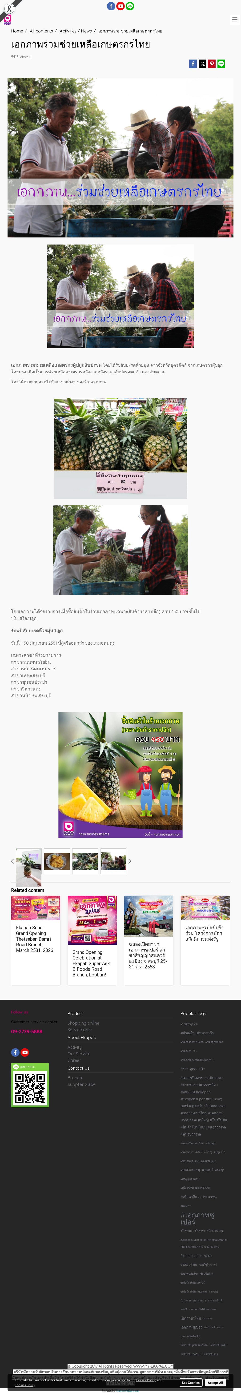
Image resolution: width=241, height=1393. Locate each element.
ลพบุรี (184, 1309)
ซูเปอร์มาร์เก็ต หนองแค (194, 1291)
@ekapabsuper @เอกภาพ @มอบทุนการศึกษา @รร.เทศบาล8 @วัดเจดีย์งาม (204, 1243)
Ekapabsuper (191, 1255)
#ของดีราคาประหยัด (192, 1042)
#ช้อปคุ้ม (210, 1143)
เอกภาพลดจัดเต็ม (190, 1336)
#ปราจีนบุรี (187, 1161)
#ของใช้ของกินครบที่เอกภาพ (197, 1060)
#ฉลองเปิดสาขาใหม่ (192, 1143)
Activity (75, 1047)
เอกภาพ (207, 1318)
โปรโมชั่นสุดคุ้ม (218, 1345)
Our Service (79, 1053)
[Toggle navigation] (235, 20)
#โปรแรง (199, 1230)
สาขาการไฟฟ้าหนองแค (202, 1309)
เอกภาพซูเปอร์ (191, 1327)
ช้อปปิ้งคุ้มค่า (207, 1273)
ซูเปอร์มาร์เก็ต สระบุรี (193, 1282)
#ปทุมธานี (219, 1152)
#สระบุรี (219, 1170)
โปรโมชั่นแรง (210, 1354)
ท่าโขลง (213, 1291)
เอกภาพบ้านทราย (214, 1327)
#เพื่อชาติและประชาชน (199, 1197)
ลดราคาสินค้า (216, 1300)
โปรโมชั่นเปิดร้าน (191, 1354)
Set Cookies (191, 1382)
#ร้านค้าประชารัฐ (190, 1170)
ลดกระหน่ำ (199, 1300)
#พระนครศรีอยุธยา (206, 1161)
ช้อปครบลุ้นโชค (189, 1273)
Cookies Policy (25, 1385)
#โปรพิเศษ (187, 1230)
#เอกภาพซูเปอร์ (197, 1218)
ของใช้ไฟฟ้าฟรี (208, 1264)
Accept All (215, 1382)
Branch (75, 1077)
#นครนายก (187, 1152)
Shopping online (83, 1023)
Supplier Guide (82, 1084)
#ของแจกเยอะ (189, 1051)
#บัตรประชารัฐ (203, 1152)
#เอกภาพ (186, 1206)
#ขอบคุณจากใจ (193, 1069)
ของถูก (208, 1255)
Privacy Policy (146, 1380)
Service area (80, 1029)
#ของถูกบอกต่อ (214, 1042)
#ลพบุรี (207, 1170)
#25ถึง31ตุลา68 (189, 1024)
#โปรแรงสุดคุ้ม (215, 1230)
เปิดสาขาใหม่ (191, 1318)
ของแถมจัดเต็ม (189, 1264)
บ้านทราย (186, 1300)
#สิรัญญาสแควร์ (190, 1179)
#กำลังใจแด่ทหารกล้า (197, 1033)
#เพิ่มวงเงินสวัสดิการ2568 (195, 1188)
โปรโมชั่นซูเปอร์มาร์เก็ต (194, 1345)
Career (74, 1060)
